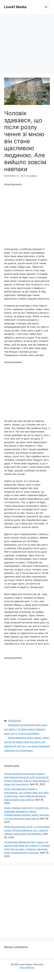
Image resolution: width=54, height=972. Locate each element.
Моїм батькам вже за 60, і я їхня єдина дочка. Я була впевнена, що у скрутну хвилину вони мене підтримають (26, 830)
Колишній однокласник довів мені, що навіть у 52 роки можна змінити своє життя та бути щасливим (26, 729)
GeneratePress (27, 967)
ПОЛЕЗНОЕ (14, 720)
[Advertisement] (27, 42)
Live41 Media (15, 7)
